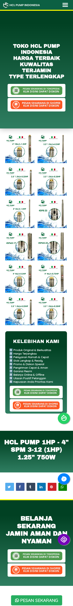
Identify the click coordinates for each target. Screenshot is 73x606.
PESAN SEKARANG (39, 600)
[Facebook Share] (20, 486)
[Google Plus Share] (31, 486)
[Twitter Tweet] (9, 486)
